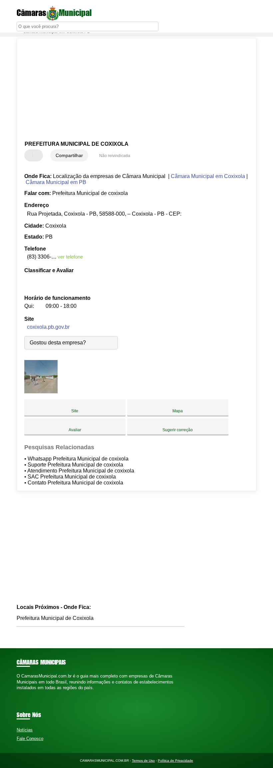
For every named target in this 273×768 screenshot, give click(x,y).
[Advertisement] (131, 89)
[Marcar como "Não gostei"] (39, 155)
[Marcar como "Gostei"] (30, 155)
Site (74, 411)
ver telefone (70, 257)
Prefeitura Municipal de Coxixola (55, 618)
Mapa (177, 411)
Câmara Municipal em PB (56, 182)
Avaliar (75, 430)
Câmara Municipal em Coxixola (208, 176)
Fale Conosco (30, 738)
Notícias (25, 729)
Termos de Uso (143, 760)
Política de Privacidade (175, 760)
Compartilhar (69, 155)
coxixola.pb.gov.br (48, 327)
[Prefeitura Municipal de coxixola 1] (41, 391)
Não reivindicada (114, 155)
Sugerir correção (177, 430)
